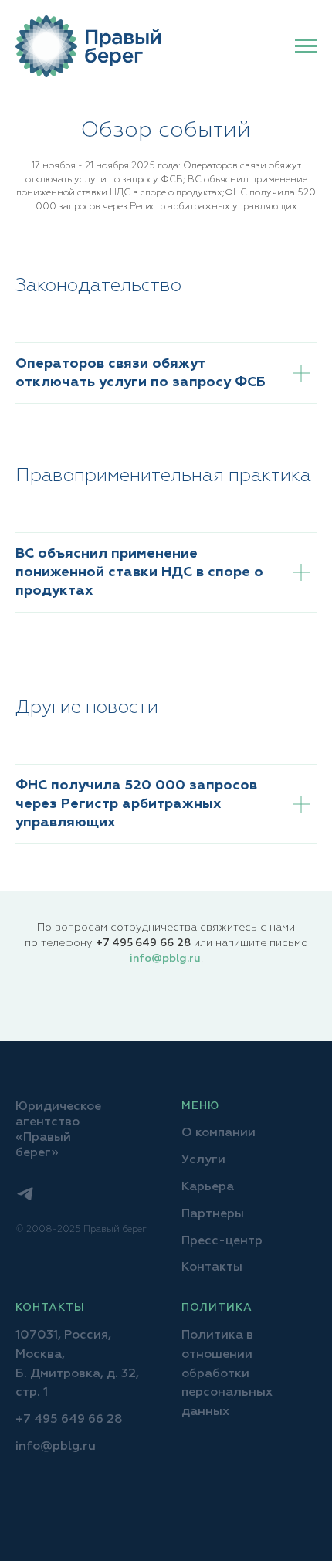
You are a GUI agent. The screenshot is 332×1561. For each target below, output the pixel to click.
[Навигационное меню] (306, 46)
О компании (218, 1133)
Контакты (211, 1267)
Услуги (203, 1160)
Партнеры (212, 1214)
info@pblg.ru (165, 958)
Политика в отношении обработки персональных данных (227, 1373)
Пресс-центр (222, 1241)
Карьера (207, 1187)
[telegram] (25, 1193)
